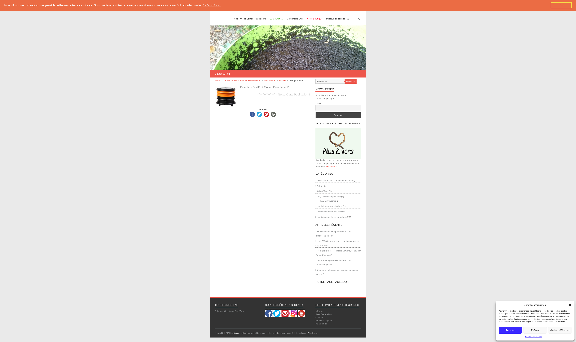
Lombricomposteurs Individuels (331, 217)
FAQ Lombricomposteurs (329, 196)
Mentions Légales (323, 320)
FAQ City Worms (328, 201)
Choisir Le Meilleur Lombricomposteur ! (242, 80)
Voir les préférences (560, 330)
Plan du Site (321, 324)
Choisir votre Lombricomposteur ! (250, 19)
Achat (319, 186)
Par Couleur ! (270, 80)
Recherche (350, 81)
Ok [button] (561, 5)
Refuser (535, 330)
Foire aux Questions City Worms (230, 311)
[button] (570, 304)
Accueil (218, 80)
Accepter (510, 330)
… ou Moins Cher (294, 19)
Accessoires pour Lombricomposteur (334, 180)
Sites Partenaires (323, 314)
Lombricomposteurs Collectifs (331, 211)
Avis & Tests (322, 191)
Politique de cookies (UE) (338, 19)
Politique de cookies (533, 337)
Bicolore (282, 80)
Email (318, 103)
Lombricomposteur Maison (329, 206)
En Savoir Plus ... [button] (212, 5)
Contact (319, 317)
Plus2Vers (330, 166)
